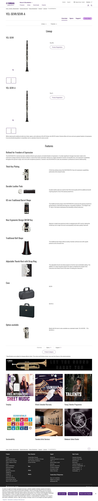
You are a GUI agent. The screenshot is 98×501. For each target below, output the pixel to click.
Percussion (8, 469)
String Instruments (10, 467)
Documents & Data (54, 469)
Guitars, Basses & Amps (11, 462)
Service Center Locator (55, 462)
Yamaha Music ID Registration (56, 474)
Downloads (36, 5)
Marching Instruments (10, 470)
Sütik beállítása (62, 493)
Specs (71, 18)
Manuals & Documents (55, 465)
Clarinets (45, 8)
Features (53, 24)
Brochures (52, 464)
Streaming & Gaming (10, 477)
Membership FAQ (53, 481)
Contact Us (52, 457)
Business (88, 2)
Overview (64, 18)
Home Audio (8, 475)
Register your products (55, 479)
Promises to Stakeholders (77, 465)
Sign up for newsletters (55, 478)
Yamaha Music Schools (33, 457)
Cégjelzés (5, 499)
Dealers (64, 2)
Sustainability (75, 470)
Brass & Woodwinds (25, 2)
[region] (49, 494)
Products (22, 5)
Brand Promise (75, 460)
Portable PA (8, 474)
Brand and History (76, 467)
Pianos (7, 457)
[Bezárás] (95, 493)
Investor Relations (76, 469)
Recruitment (74, 462)
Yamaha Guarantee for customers (57, 459)
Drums (7, 464)
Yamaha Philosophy (76, 464)
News (29, 466)
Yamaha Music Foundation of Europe (35, 459)
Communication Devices (11, 479)
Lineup (43, 24)
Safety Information (54, 470)
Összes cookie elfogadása (86, 493)
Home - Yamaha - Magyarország (12, 8)
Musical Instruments (24, 8)
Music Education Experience (34, 460)
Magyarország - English (80, 2)
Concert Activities (32, 462)
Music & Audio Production (11, 460)
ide (19, 497)
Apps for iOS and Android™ (12, 481)
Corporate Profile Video (77, 459)
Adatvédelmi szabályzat (13, 499)
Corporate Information (76, 457)
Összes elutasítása (73, 493)
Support (68, 2)
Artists (28, 5)
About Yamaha (75, 454)
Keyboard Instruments (10, 459)
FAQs (51, 460)
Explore (44, 5)
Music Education (31, 454)
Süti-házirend (21, 499)
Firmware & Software (54, 467)
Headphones (8, 472)
